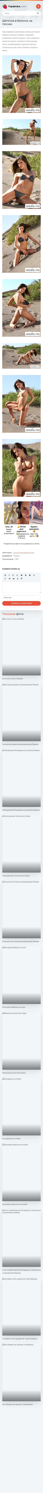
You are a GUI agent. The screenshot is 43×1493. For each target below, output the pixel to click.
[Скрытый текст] (9, 578)
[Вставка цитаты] (13, 578)
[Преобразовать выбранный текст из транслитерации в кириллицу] (17, 578)
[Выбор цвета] (5, 578)
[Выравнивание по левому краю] (21, 575)
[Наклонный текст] (9, 575)
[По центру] (25, 575)
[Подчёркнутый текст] (13, 575)
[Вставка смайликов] (34, 575)
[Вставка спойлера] (21, 578)
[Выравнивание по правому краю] (29, 575)
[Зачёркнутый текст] (17, 575)
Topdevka (17, 6)
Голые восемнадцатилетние (23, 553)
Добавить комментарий (21, 603)
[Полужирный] (5, 575)
